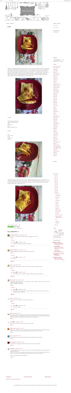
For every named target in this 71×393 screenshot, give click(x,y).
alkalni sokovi (55, 67)
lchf (53, 113)
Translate (61, 61)
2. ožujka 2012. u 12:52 (16, 298)
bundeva (54, 79)
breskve (54, 78)
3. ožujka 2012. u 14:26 (21, 289)
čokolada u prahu (56, 84)
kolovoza (57, 200)
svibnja (56, 205)
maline (54, 119)
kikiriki (54, 102)
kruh (54, 107)
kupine (54, 110)
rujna (56, 198)
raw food (54, 132)
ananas (54, 69)
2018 (55, 182)
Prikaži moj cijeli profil (57, 237)
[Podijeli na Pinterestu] (18, 226)
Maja (11, 313)
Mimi (11, 298)
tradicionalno (19, 228)
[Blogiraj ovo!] (15, 226)
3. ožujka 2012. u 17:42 (16, 335)
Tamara (14, 242)
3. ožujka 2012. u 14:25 (21, 272)
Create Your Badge (55, 27)
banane (54, 72)
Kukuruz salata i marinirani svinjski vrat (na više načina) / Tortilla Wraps (59, 248)
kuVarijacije (55, 111)
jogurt (54, 98)
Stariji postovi (48, 376)
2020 (55, 179)
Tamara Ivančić (55, 25)
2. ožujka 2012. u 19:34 (16, 313)
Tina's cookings (57, 242)
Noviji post (8, 376)
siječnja (56, 222)
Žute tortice (57, 213)
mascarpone (55, 123)
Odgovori (13, 240)
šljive (54, 143)
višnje (54, 155)
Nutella (54, 128)
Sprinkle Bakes (57, 250)
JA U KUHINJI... (57, 246)
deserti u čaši (55, 87)
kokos (54, 104)
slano (54, 137)
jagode (54, 96)
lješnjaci (54, 117)
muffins (54, 125)
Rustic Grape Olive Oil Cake (59, 251)
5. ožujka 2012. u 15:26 (20, 342)
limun (54, 114)
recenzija (54, 134)
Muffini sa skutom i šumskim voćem (58, 217)
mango (54, 120)
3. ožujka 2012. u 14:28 (19, 321)
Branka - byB (12, 328)
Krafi (56, 219)
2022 (55, 175)
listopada (57, 197)
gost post (54, 93)
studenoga (57, 195)
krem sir (54, 105)
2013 (55, 190)
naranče (54, 126)
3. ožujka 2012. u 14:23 (21, 242)
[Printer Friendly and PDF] (11, 227)
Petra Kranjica (12, 342)
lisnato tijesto (55, 116)
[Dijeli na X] (16, 226)
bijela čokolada (55, 73)
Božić (54, 76)
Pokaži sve (63, 260)
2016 (55, 185)
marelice (54, 122)
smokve (54, 140)
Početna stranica (28, 376)
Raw (54, 131)
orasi (54, 129)
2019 (55, 180)
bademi (54, 70)
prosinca (57, 193)
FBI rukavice (55, 90)
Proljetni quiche (58, 211)
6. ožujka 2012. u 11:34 (18, 348)
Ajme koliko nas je (56, 66)
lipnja (56, 203)
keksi (54, 101)
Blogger (55, 385)
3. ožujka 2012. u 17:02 (19, 328)
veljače (56, 221)
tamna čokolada (56, 146)
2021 (55, 177)
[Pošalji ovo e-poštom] (14, 226)
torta (54, 149)
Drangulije (12, 348)
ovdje (28, 75)
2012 (55, 192)
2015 (55, 187)
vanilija (54, 152)
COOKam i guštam (57, 257)
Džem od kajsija (57, 255)
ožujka (56, 208)
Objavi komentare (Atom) (16, 379)
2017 (55, 184)
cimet (54, 81)
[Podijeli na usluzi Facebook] (17, 226)
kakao (54, 99)
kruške (54, 108)
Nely (11, 335)
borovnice (55, 75)
